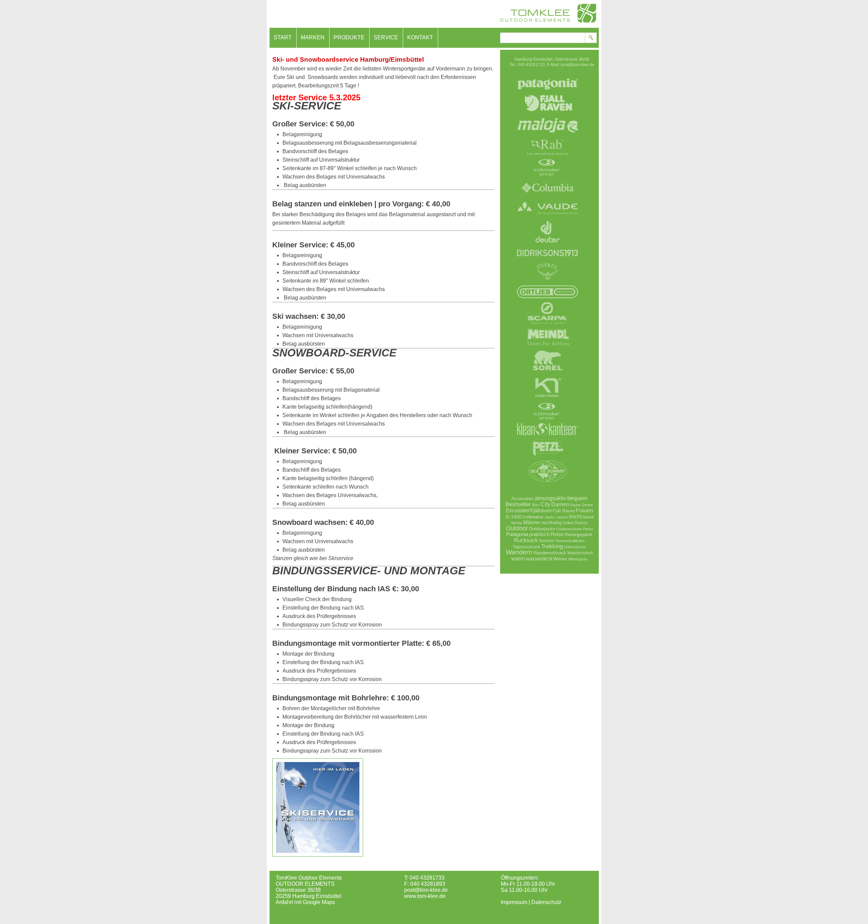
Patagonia (517, 534)
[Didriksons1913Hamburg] (547, 261)
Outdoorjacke (542, 528)
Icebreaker (533, 516)
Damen (560, 504)
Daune (575, 505)
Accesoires (522, 498)
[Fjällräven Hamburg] (547, 115)
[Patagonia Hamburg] (547, 93)
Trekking (552, 546)
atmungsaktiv (550, 498)
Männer (532, 522)
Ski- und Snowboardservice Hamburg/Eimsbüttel (348, 59)
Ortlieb (568, 523)
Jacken (562, 517)
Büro (536, 505)
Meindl (588, 517)
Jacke (550, 517)
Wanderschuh (580, 553)
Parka (588, 529)
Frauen (584, 510)
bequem (577, 498)
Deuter (587, 505)
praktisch (539, 534)
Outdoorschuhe (569, 529)
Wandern (519, 552)
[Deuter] (547, 245)
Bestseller (518, 504)
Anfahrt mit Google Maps (305, 902)
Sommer (546, 540)
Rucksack (526, 540)
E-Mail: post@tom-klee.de (570, 64)
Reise (557, 534)
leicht (575, 516)
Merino (516, 523)
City (545, 504)
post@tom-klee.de (426, 890)
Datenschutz (546, 902)
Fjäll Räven (564, 510)
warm (518, 558)
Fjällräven (541, 510)
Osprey (581, 522)
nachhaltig (551, 522)
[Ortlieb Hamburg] (547, 299)
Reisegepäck (578, 534)
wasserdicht (539, 558)
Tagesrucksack (526, 547)
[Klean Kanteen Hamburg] (547, 437)
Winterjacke (578, 559)
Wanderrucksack (549, 552)
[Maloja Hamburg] (547, 137)
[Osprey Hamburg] (547, 282)
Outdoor (517, 528)
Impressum (514, 902)
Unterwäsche (575, 547)
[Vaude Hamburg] (547, 218)
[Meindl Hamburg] (547, 347)
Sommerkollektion (570, 541)
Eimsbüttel (517, 510)
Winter (560, 558)
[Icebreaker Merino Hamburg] (547, 178)
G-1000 (514, 516)
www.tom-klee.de (425, 896)
